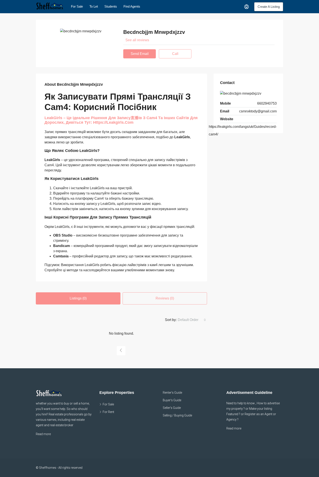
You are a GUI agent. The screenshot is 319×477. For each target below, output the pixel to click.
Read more (43, 434)
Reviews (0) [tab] (165, 298)
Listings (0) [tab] (78, 298)
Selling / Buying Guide (177, 415)
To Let (93, 6)
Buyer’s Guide (172, 400)
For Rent (108, 412)
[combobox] (192, 319)
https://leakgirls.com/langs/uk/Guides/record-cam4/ (243, 130)
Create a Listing (269, 6)
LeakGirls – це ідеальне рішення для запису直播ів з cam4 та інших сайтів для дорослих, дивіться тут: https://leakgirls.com (121, 120)
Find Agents (131, 6)
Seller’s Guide (172, 408)
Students (110, 6)
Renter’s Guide (172, 392)
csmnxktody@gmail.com (258, 111)
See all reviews (137, 40)
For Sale (77, 6)
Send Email (140, 54)
